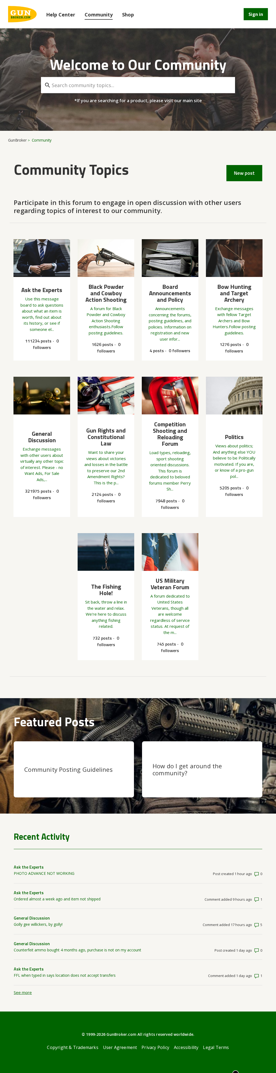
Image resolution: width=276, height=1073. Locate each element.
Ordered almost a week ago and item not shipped (57, 898)
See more (23, 992)
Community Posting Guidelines (68, 769)
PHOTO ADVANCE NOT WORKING (44, 873)
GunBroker (17, 140)
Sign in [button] (256, 14)
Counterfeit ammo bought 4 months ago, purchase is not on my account (77, 949)
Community (99, 14)
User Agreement (120, 1047)
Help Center (60, 14)
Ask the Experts (29, 867)
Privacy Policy (155, 1047)
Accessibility (186, 1047)
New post (244, 173)
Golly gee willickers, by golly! (38, 924)
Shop (128, 14)
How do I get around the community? (187, 769)
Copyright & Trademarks (72, 1047)
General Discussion (32, 918)
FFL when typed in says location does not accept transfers (65, 975)
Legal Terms (216, 1047)
